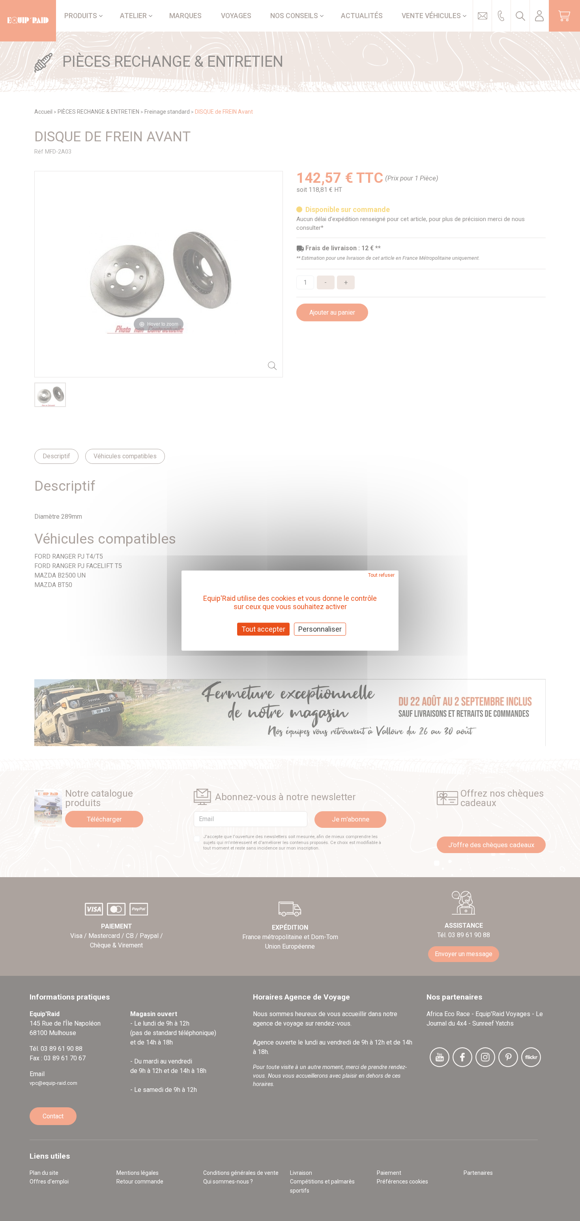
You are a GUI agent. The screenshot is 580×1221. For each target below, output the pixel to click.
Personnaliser (320, 629)
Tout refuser (381, 575)
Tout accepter (263, 629)
